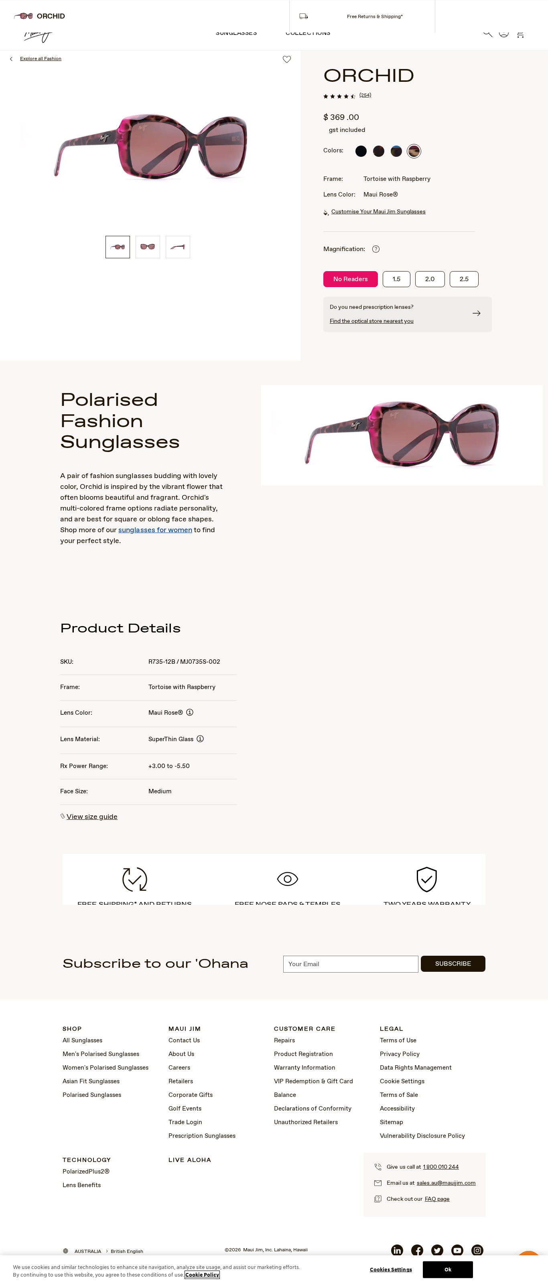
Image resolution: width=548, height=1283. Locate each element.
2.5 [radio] (464, 279)
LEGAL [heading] (392, 1029)
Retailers (180, 1082)
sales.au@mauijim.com (446, 1183)
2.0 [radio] (430, 279)
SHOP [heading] (72, 1029)
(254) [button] (365, 95)
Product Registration (303, 1054)
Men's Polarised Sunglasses (101, 1054)
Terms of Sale (399, 1095)
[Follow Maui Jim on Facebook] (417, 1254)
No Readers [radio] (350, 279)
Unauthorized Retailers (306, 1123)
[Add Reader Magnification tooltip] (376, 249)
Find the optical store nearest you (372, 321)
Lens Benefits (82, 1186)
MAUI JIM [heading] (184, 1029)
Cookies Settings (391, 1269)
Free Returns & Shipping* (375, 17)
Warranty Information (304, 1068)
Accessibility (397, 1109)
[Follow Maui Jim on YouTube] (457, 1254)
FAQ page (437, 1199)
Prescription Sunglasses (201, 1136)
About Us (181, 1054)
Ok (447, 1269)
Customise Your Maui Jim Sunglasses (378, 211)
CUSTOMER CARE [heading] (305, 1029)
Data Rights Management (416, 1068)
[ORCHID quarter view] (118, 247)
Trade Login (185, 1123)
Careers (179, 1068)
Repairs (284, 1041)
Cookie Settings (402, 1082)
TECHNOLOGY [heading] (87, 1160)
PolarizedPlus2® (86, 1172)
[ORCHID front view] (148, 247)
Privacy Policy (400, 1054)
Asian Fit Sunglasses (91, 1082)
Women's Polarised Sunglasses (105, 1068)
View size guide (92, 817)
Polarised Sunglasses (92, 1095)
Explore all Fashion (40, 59)
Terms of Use (398, 1041)
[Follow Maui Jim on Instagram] (477, 1254)
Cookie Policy (202, 1274)
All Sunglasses (82, 1041)
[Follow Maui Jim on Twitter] (437, 1254)
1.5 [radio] (396, 279)
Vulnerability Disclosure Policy (422, 1136)
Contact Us (184, 1041)
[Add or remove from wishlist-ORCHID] (287, 60)
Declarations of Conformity (312, 1109)
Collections (308, 33)
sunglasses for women (155, 530)
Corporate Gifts (190, 1095)
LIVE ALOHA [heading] (189, 1160)
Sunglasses (236, 33)
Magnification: (344, 249)
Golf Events (184, 1109)
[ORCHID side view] (178, 247)
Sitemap (391, 1123)
